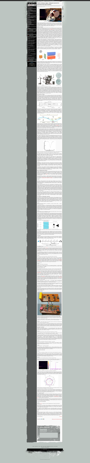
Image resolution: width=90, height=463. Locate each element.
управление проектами (30, 17)
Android (35, 0)
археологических (56, 396)
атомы (47, 5)
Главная (29, 0)
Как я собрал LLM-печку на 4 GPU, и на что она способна (31, 47)
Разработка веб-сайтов (31, 24)
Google (37, 0)
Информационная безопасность (46, 0)
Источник (60, 416)
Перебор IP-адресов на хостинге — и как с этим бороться (32, 53)
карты (38, 397)
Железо (29, 26)
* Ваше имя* (49, 429)
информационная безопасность (32, 8)
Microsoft (41, 0)
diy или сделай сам (45, 5)
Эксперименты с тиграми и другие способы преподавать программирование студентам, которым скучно (32, 40)
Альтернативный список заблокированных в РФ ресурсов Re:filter (32, 55)
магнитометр (60, 5)
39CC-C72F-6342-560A (30, 33)
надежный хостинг (32, 63)
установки (57, 125)
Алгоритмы (29, 28)
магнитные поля (57, 5)
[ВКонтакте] (41, 419)
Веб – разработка (52, 0)
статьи (41, 403)
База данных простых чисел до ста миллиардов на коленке (32, 52)
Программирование (30, 7)
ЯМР (44, 6)
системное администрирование (32, 16)
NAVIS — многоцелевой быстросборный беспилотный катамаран (31, 45)
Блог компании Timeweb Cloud (52, 5)
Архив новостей (32, 0)
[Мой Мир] (43, 419)
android (29, 15)
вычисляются (43, 276)
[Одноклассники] (42, 419)
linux (28, 27)
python (28, 18)
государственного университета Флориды (47, 177)
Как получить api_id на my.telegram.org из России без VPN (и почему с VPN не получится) (32, 38)
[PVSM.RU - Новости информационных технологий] (32, 3)
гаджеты (29, 14)
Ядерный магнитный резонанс (40, 6)
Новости (29, 6)
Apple (38, 0)
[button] (49, 275)
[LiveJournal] (44, 419)
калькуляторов (39, 272)
